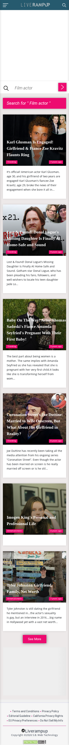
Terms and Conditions (25, 711)
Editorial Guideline (19, 715)
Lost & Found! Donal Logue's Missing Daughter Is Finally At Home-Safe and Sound (33, 238)
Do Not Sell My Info (51, 720)
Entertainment (14, 530)
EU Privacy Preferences (23, 720)
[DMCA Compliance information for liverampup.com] (34, 742)
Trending (11, 161)
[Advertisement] (34, 44)
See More (34, 639)
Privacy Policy (50, 711)
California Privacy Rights (48, 715)
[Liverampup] (35, 4)
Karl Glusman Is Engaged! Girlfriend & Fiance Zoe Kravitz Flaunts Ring (35, 148)
